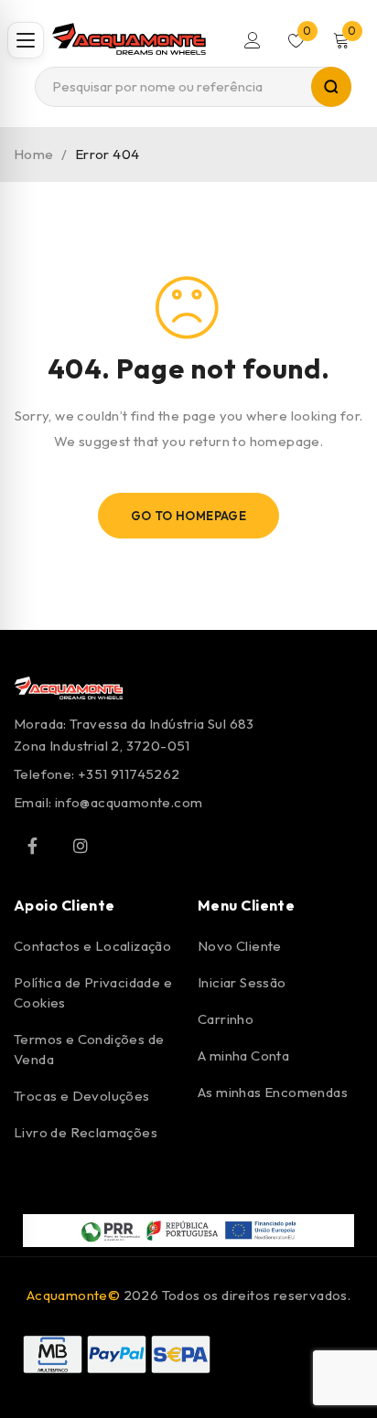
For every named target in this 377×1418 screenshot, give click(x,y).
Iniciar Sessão (242, 982)
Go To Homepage (189, 515)
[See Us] (80, 845)
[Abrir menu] (25, 40)
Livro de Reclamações (85, 1132)
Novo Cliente (240, 945)
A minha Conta (243, 1055)
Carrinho (225, 1019)
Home (34, 154)
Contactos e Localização (92, 945)
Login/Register (252, 40)
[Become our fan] (32, 845)
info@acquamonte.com (129, 802)
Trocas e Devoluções (82, 1095)
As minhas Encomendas (273, 1092)
